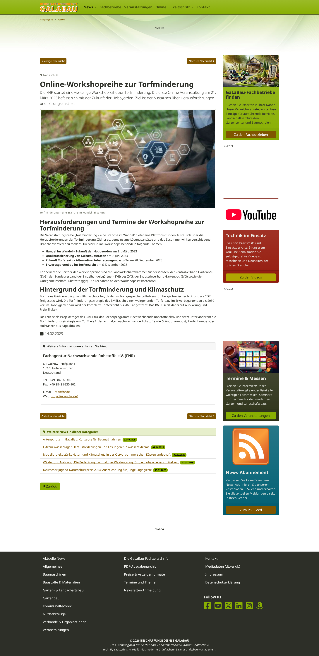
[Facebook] (207, 605)
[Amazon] (260, 605)
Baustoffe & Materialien (61, 582)
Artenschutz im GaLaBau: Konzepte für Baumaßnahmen (82, 439)
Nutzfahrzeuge (54, 614)
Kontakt (203, 7)
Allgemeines (52, 566)
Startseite (46, 20)
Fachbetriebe (110, 7)
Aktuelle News (54, 558)
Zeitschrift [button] (182, 7)
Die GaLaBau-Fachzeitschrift (146, 558)
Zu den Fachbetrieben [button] (251, 134)
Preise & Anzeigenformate (144, 574)
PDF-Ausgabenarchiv (140, 566)
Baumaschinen (54, 574)
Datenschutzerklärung (222, 582)
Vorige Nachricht (54, 61)
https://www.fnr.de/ (64, 396)
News (61, 20)
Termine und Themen (140, 582)
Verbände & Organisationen (64, 622)
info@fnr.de (62, 392)
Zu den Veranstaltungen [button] (251, 415)
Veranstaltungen (138, 7)
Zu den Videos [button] (251, 277)
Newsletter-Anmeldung (142, 590)
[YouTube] (218, 605)
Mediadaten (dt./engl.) (222, 566)
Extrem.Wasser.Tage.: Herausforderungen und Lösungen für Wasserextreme (96, 447)
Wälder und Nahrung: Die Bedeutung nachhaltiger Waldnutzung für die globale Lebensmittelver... (111, 462)
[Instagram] (249, 605)
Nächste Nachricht (200, 61)
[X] (228, 605)
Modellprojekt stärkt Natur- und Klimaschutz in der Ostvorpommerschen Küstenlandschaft (107, 454)
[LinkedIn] (239, 605)
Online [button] (161, 7)
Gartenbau (51, 598)
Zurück (51, 486)
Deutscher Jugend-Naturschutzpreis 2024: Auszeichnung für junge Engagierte (97, 470)
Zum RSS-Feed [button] (251, 510)
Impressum (214, 574)
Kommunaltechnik (57, 606)
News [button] (89, 7)
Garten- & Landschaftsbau (63, 590)
